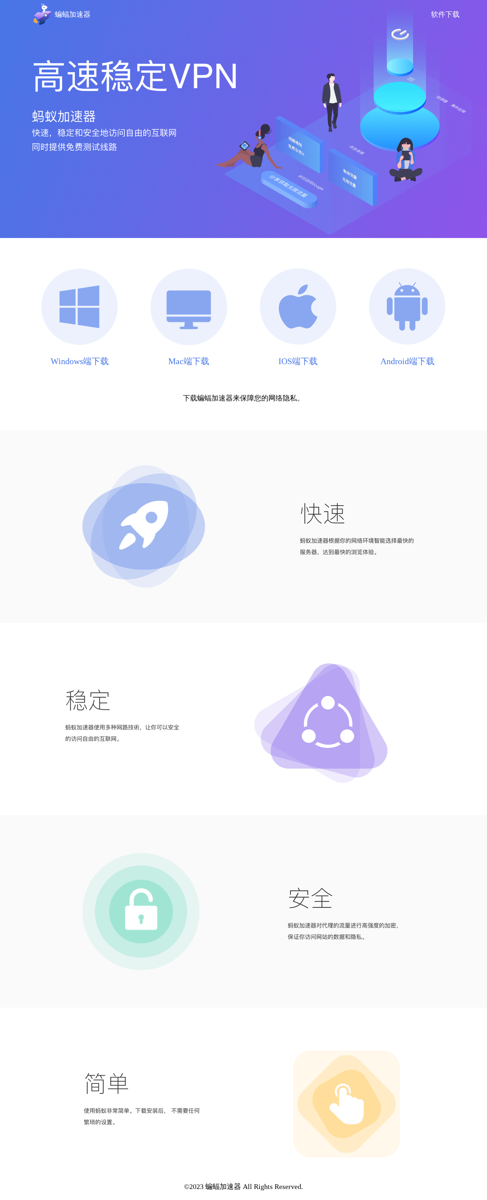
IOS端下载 (298, 361)
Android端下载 (407, 361)
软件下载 (445, 14)
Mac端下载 (188, 361)
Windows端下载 (80, 361)
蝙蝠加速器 (73, 14)
